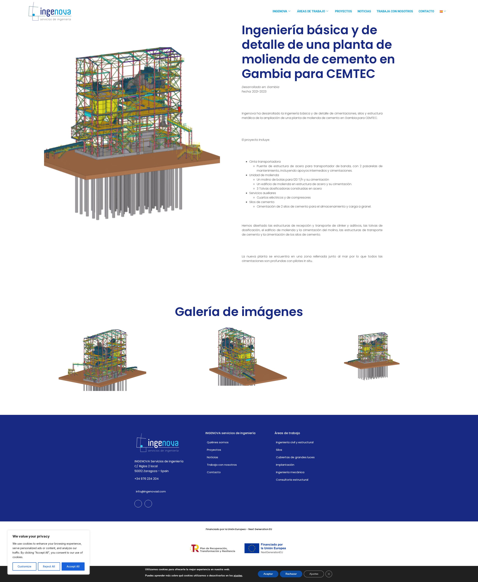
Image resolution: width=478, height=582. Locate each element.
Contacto (426, 11)
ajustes (238, 575)
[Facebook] (138, 503)
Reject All (49, 566)
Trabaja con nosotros (395, 11)
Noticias (364, 11)
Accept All (73, 566)
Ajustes (313, 574)
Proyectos (343, 11)
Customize (24, 566)
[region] (48, 552)
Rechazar (291, 574)
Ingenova (280, 11)
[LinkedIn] (148, 503)
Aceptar (268, 574)
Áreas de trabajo (311, 11)
